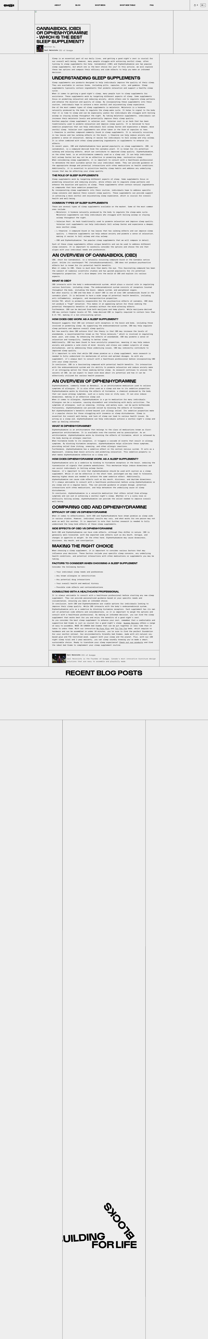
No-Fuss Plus (103, 628)
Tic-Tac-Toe (121, 628)
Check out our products (131, 642)
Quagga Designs (131, 623)
